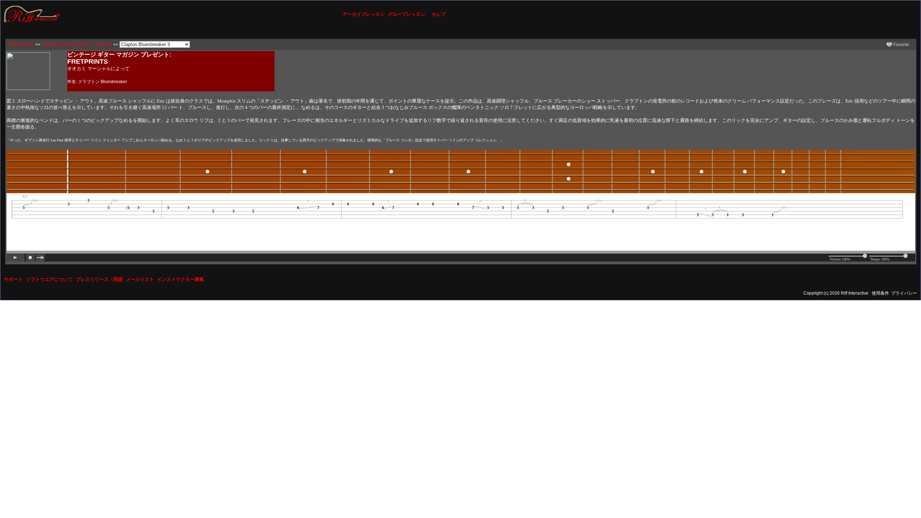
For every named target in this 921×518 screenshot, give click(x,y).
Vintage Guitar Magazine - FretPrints (76, 44)
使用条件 (880, 293)
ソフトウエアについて (49, 279)
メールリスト (140, 279)
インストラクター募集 (180, 279)
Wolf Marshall (21, 44)
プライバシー (904, 293)
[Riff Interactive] (32, 14)
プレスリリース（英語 (99, 279)
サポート (13, 279)
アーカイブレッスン (363, 14)
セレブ (439, 14)
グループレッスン (406, 14)
